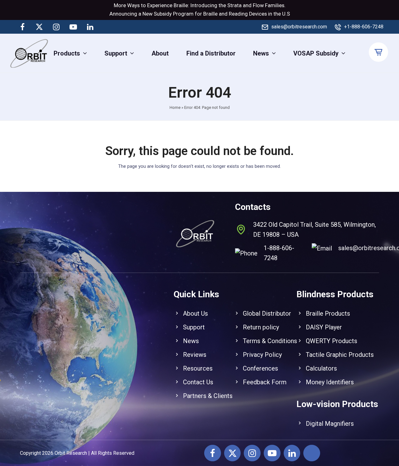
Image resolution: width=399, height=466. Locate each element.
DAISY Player (324, 327)
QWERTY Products (331, 341)
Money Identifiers (330, 382)
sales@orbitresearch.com (299, 27)
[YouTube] (73, 27)
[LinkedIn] (90, 27)
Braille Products (328, 313)
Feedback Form (264, 382)
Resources (198, 368)
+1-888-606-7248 (363, 27)
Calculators (321, 368)
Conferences (260, 368)
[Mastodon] (107, 27)
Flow (258, 5)
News (191, 341)
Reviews (194, 354)
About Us (195, 313)
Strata (234, 5)
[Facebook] (22, 27)
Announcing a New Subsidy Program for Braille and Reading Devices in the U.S (199, 14)
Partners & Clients (208, 396)
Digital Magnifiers (330, 423)
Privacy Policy (262, 354)
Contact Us (198, 382)
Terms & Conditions (270, 341)
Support (194, 327)
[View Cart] (379, 52)
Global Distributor (267, 313)
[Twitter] (39, 27)
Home (175, 107)
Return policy (261, 327)
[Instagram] (56, 27)
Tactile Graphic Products (340, 354)
